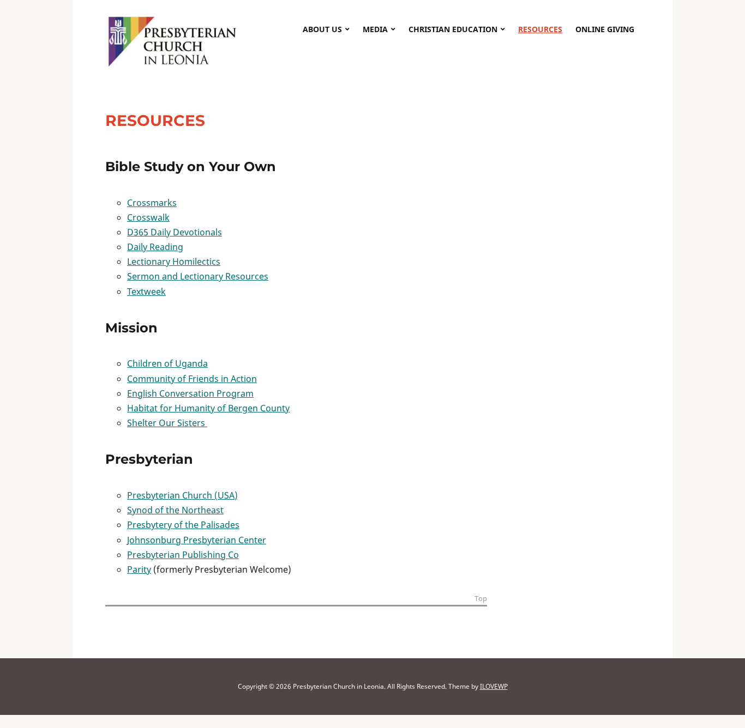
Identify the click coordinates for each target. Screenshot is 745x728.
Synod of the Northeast (175, 510)
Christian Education (452, 29)
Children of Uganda (167, 363)
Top (480, 599)
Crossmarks (152, 203)
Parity (139, 569)
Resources (540, 29)
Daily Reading (155, 247)
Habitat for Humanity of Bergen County (208, 408)
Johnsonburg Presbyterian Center (196, 540)
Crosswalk (148, 217)
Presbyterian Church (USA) (182, 495)
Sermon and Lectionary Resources (197, 276)
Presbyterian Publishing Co (183, 555)
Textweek (146, 292)
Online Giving (604, 29)
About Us (322, 29)
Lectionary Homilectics (173, 262)
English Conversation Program (190, 393)
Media (375, 29)
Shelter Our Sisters (167, 423)
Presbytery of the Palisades (183, 525)
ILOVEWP (494, 686)
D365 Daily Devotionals (174, 232)
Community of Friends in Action (192, 379)
